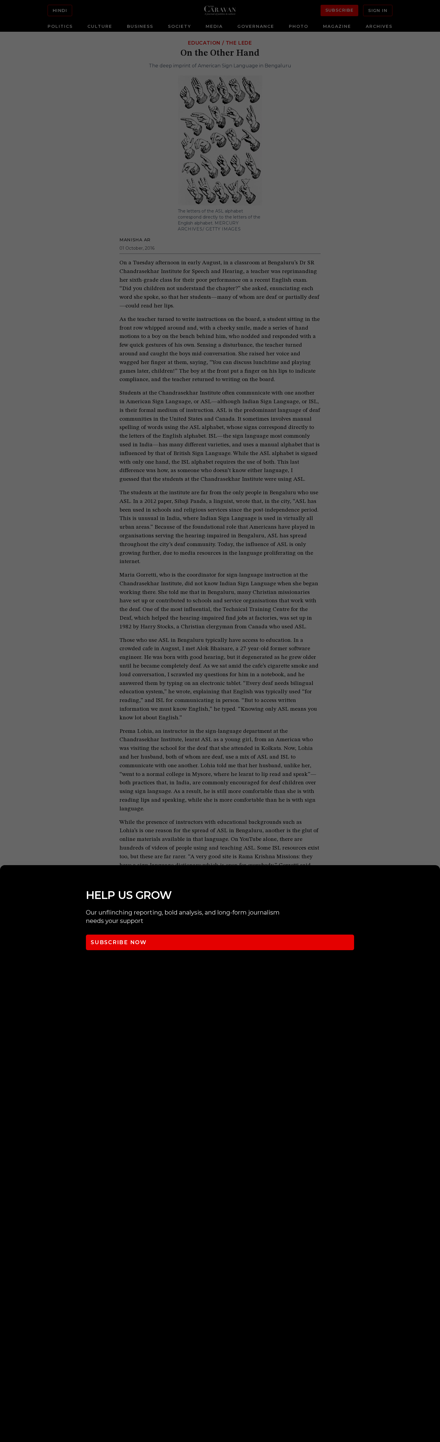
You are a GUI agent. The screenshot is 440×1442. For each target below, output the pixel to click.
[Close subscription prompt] (434, 878)
